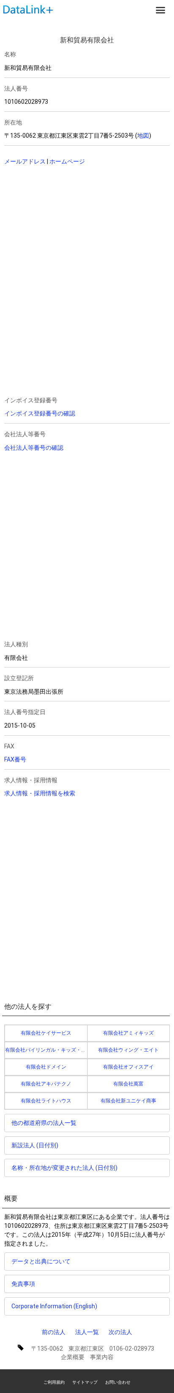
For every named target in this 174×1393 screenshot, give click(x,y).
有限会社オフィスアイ (128, 1067)
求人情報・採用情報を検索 (39, 793)
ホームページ (67, 161)
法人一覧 (87, 1332)
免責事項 (23, 1283)
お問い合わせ (117, 1382)
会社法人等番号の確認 (33, 447)
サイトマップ (85, 1382)
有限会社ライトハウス (46, 1101)
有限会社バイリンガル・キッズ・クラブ (46, 1050)
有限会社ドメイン (46, 1067)
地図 (143, 135)
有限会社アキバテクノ (46, 1084)
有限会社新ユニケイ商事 (128, 1101)
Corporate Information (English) (54, 1306)
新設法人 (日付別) (34, 1145)
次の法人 (120, 1332)
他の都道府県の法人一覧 (43, 1122)
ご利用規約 (54, 1382)
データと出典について (41, 1261)
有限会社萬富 (128, 1084)
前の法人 (53, 1332)
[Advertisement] (70, 227)
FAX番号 (15, 759)
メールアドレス (25, 161)
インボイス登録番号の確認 (39, 413)
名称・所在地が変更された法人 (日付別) (64, 1167)
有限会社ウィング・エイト (128, 1050)
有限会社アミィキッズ (128, 1033)
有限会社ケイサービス (46, 1033)
